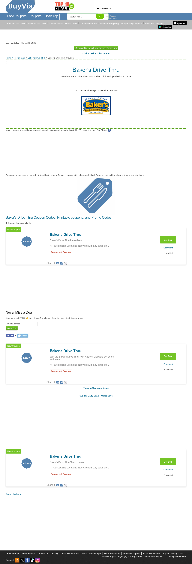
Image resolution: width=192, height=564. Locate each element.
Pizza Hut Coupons (154, 23)
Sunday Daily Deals (89, 396)
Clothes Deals (56, 23)
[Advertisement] (96, 153)
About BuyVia (28, 553)
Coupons (35, 16)
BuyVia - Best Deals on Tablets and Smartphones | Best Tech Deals (63, 6)
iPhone (109, 18)
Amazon (113, 16)
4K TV (115, 18)
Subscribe (11, 328)
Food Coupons (16, 16)
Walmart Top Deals (37, 23)
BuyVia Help (13, 553)
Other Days (107, 396)
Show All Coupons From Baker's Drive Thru (96, 48)
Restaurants (19, 58)
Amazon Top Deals (16, 23)
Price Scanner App (70, 553)
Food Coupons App (91, 553)
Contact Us (43, 553)
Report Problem (13, 494)
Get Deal (168, 239)
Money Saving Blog (109, 23)
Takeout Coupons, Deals (96, 388)
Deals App (51, 16)
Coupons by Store (88, 23)
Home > (10, 58)
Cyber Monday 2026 (173, 553)
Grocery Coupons (131, 553)
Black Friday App (112, 553)
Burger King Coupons (131, 23)
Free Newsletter (104, 8)
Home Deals (71, 23)
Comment (168, 247)
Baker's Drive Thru (36, 58)
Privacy (54, 553)
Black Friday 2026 (151, 553)
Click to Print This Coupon (96, 53)
